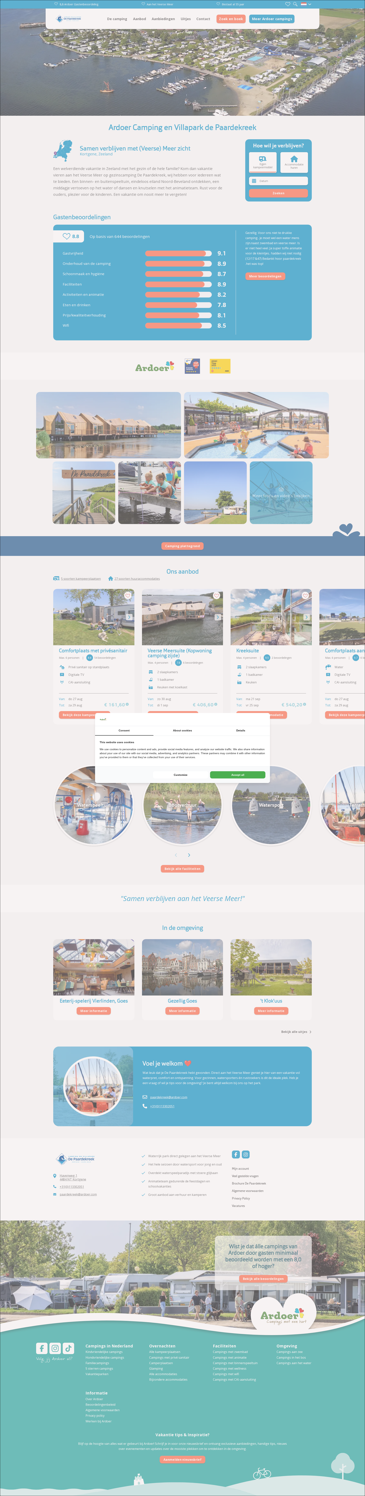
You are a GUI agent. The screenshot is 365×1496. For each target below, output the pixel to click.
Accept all (237, 774)
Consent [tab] (124, 730)
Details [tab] (240, 730)
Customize (180, 774)
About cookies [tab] (182, 730)
